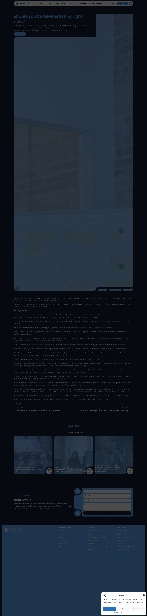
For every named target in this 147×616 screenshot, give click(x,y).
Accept (110, 608)
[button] (143, 595)
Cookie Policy (117, 612)
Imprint (131, 612)
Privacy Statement (125, 612)
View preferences (137, 608)
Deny (123, 608)
